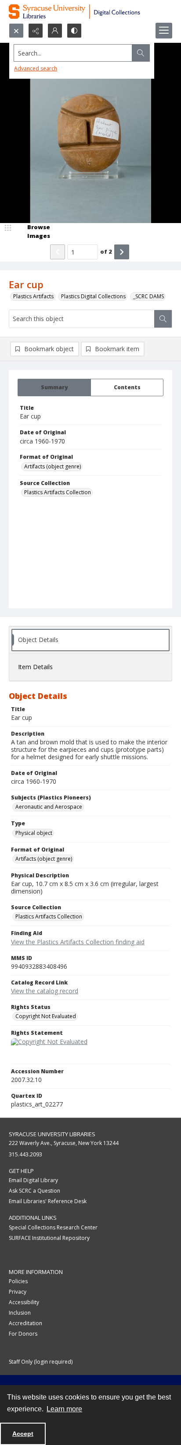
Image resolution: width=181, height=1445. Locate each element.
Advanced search (35, 68)
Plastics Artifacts (33, 296)
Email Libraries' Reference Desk (48, 1201)
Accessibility (24, 1302)
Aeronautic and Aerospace (48, 806)
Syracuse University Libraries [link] (52, 1134)
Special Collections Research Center (53, 1227)
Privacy (17, 1291)
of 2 (106, 251)
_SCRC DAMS (148, 296)
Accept (22, 1433)
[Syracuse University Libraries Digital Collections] (90, 11)
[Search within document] (163, 319)
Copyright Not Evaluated (45, 1016)
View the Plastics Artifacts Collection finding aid (78, 942)
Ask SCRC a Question (34, 1190)
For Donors (23, 1333)
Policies (18, 1281)
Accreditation (25, 1323)
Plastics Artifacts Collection (57, 492)
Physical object (33, 833)
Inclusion (20, 1312)
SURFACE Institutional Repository (49, 1238)
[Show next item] (121, 251)
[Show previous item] (57, 251)
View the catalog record (44, 991)
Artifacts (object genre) (52, 466)
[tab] (54, 387)
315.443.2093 (25, 1154)
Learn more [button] (64, 1409)
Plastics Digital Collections (93, 296)
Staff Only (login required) (40, 1361)
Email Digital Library (33, 1180)
